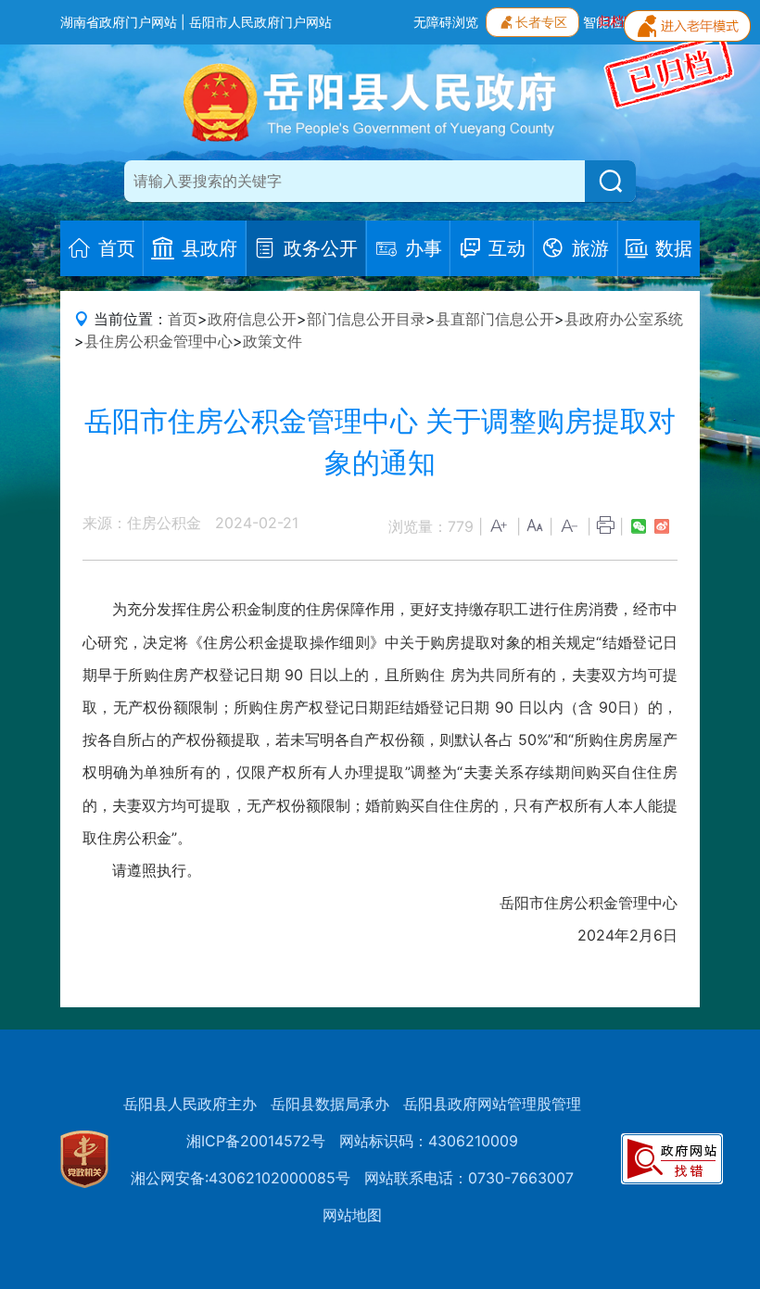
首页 (182, 319)
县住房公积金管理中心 (158, 341)
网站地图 (352, 1215)
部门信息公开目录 (366, 319)
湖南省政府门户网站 (118, 22)
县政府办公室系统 (623, 319)
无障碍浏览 (445, 22)
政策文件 (272, 341)
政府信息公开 (252, 319)
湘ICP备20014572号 (255, 1140)
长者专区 (541, 22)
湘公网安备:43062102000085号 (240, 1178)
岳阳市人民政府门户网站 (260, 22)
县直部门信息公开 (495, 319)
